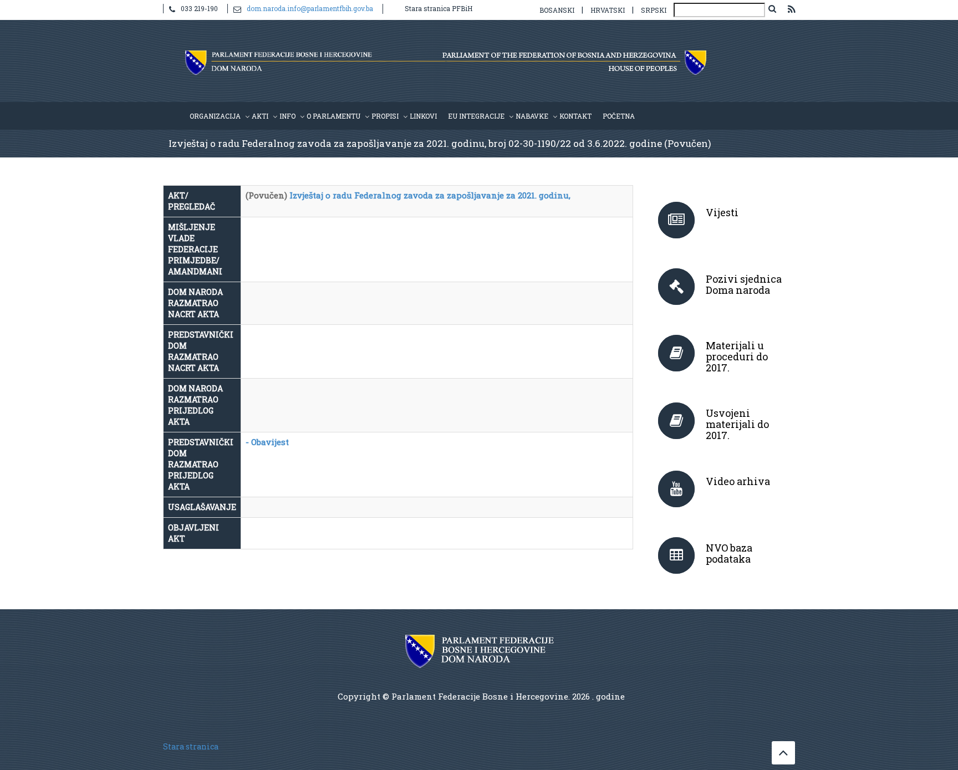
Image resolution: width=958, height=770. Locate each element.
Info (287, 115)
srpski (653, 10)
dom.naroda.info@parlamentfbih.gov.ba (310, 8)
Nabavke (532, 115)
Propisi (385, 115)
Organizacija (215, 115)
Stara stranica (190, 746)
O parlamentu (333, 115)
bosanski (556, 10)
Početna (619, 115)
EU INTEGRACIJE (476, 115)
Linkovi (423, 115)
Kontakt (575, 115)
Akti (260, 115)
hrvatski (607, 10)
